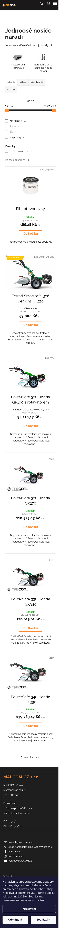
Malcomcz (14, 851)
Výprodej (17, 137)
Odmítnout (15, 919)
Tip (13, 131)
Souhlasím (43, 919)
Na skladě (18, 120)
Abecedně (11, 89)
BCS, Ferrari (19, 151)
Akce (14, 126)
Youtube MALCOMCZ (20, 860)
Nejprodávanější (36, 82)
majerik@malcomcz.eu (20, 842)
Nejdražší (22, 82)
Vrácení (7, 876)
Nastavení (29, 908)
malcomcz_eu (16, 856)
